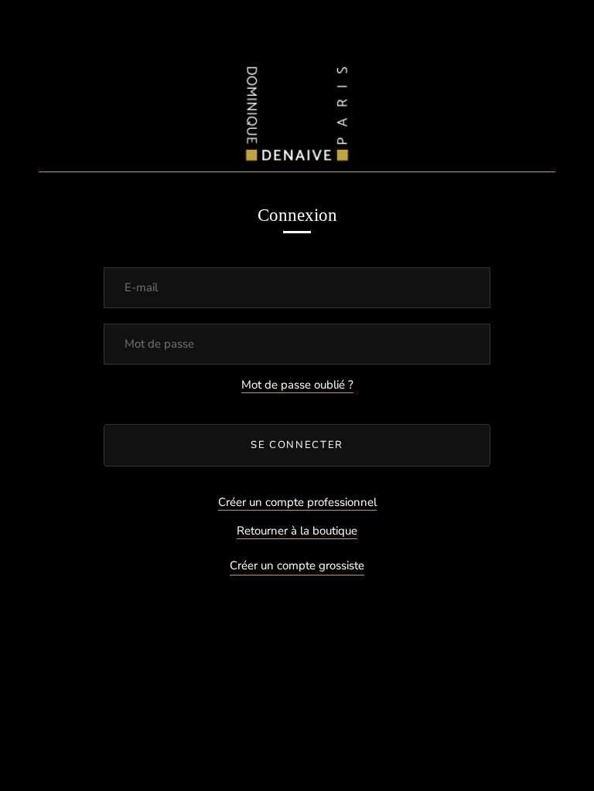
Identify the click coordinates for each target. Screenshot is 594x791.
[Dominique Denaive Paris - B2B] (297, 110)
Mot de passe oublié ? (297, 384)
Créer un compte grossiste (297, 565)
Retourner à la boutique (297, 530)
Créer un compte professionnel (297, 502)
